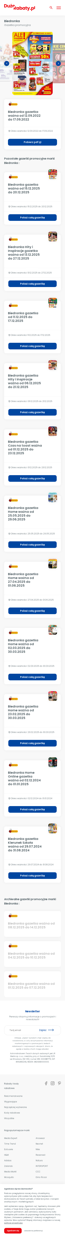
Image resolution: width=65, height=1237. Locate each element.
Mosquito (9, 1177)
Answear (40, 1138)
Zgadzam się (13, 1230)
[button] (6, 63)
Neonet (39, 1143)
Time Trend (10, 1143)
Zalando (8, 1166)
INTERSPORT (42, 1166)
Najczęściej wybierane (15, 1107)
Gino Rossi (41, 1177)
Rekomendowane (13, 1096)
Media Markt (10, 1171)
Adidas (7, 1160)
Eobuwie (8, 1149)
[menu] (59, 7)
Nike (38, 1149)
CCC (38, 1171)
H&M (6, 1154)
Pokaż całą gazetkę (32, 217)
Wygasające (10, 1101)
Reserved (40, 1154)
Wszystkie (9, 1118)
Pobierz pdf (32, 142)
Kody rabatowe (12, 1112)
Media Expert (10, 1138)
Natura (39, 1160)
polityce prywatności (13, 1223)
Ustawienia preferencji (33, 1231)
